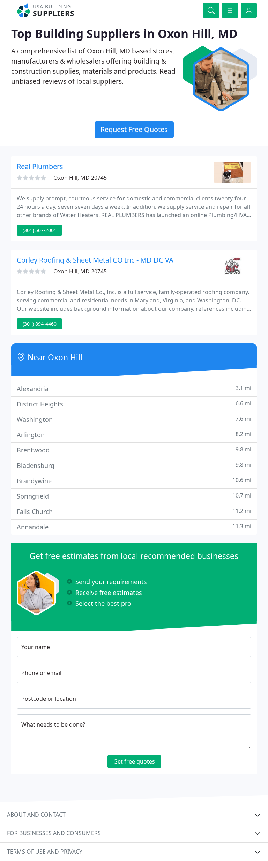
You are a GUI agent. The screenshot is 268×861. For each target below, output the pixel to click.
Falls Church (134, 511)
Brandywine (134, 480)
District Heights (134, 403)
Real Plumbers (40, 166)
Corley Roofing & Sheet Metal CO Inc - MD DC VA (95, 260)
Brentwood (134, 450)
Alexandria (134, 388)
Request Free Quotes (134, 129)
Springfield (134, 496)
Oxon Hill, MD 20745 (80, 178)
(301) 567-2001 (40, 230)
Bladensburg (134, 465)
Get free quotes (134, 761)
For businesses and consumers (54, 833)
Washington (134, 419)
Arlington (134, 434)
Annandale (134, 526)
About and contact (36, 814)
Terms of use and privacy (44, 851)
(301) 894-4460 (40, 324)
